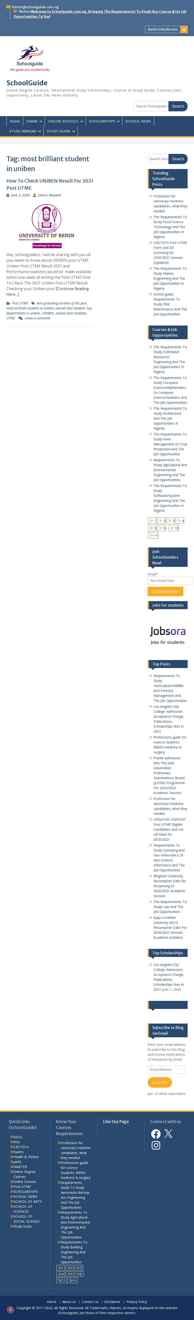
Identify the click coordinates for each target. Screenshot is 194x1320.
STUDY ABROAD (22, 131)
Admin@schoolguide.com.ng (35, 7)
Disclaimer (112, 1301)
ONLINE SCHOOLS (63, 121)
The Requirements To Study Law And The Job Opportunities (170, 906)
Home (15, 121)
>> (156, 535)
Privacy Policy (136, 1301)
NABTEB (20, 1166)
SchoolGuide (26, 83)
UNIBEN (48, 313)
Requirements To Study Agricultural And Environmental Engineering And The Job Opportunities (170, 470)
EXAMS (32, 121)
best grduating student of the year (62, 303)
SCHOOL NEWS (138, 121)
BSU (16, 1142)
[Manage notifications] (10, 1309)
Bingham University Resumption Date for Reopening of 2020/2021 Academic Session (170, 886)
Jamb (17, 1161)
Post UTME (20, 303)
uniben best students (71, 313)
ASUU (17, 1137)
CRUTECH (21, 1147)
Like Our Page (164, 1005)
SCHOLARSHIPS (102, 121)
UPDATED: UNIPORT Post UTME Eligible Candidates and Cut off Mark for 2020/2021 (170, 829)
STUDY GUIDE (59, 131)
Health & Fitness (26, 1157)
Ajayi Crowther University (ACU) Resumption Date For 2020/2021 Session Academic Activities (170, 927)
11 (63, 1280)
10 (177, 528)
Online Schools (24, 1181)
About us (69, 1301)
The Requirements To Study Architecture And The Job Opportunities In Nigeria (170, 418)
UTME (10, 318)
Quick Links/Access (163, 29)
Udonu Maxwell (49, 195)
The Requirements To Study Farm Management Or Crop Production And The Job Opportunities (170, 444)
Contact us (90, 1301)
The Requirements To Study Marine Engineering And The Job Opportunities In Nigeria (170, 278)
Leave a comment (37, 318)
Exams (18, 1152)
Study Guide (22, 1226)
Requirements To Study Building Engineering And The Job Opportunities (74, 1252)
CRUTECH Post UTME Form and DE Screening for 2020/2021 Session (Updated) (170, 252)
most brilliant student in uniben (30, 308)
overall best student (70, 308)
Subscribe (160, 1082)
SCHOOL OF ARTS (27, 1201)
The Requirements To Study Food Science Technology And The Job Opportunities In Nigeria (170, 227)
